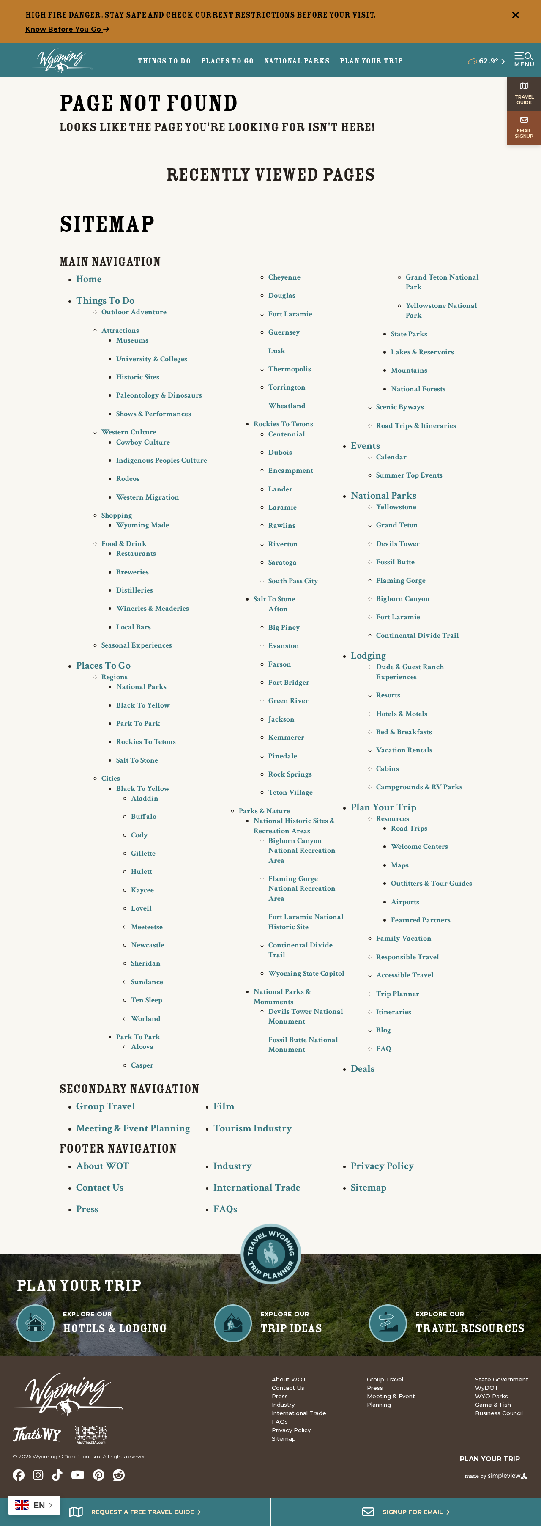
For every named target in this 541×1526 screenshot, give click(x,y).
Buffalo (143, 816)
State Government (501, 1379)
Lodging (368, 655)
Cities (110, 778)
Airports (405, 902)
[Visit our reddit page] (119, 1475)
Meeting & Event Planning (133, 1128)
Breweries (132, 572)
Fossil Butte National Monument (303, 1044)
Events (365, 445)
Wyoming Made (142, 525)
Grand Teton (397, 525)
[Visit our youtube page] (78, 1475)
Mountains (409, 370)
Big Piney (284, 627)
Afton (278, 609)
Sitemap (368, 1187)
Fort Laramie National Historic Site (306, 921)
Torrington (287, 387)
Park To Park (138, 723)
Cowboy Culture (143, 442)
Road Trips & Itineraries (416, 426)
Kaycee (142, 890)
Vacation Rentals (404, 750)
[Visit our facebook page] (19, 1475)
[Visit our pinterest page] (98, 1475)
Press (87, 1209)
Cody (139, 835)
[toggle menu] (524, 60)
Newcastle (147, 945)
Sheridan (146, 963)
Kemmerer (286, 737)
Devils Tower (398, 544)
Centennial (286, 434)
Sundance (147, 982)
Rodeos (127, 478)
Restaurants (136, 553)
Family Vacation (404, 938)
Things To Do (105, 300)
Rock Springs (290, 774)
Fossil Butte (395, 562)
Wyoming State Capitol (306, 973)
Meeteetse (147, 927)
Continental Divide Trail (417, 635)
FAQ (383, 1049)
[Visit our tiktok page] (57, 1475)
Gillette (143, 853)
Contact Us (99, 1187)
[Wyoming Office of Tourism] (61, 60)
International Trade (257, 1187)
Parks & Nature (264, 811)
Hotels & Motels (401, 714)
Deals (362, 1068)
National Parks (141, 687)
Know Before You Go (64, 29)
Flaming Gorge (401, 580)
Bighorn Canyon (403, 599)
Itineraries (393, 1012)
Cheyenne (284, 277)
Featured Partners (421, 920)
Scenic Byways (400, 407)
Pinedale (282, 756)
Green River (288, 700)
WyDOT (487, 1387)
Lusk (276, 351)
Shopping (116, 515)
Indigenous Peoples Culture (161, 460)
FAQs (225, 1209)
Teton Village (290, 792)
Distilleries (134, 590)
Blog (383, 1030)
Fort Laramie (290, 314)
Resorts (388, 695)
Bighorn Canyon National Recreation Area (302, 850)
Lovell (141, 908)
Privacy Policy (382, 1165)
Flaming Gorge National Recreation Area (302, 888)
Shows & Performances (153, 414)
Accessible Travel (405, 975)
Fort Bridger (288, 682)
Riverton (283, 544)
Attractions (120, 330)
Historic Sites (137, 377)
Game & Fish (493, 1404)
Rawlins (281, 525)
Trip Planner (397, 994)
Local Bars (133, 627)
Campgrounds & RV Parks (419, 787)
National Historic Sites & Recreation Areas (294, 825)
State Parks (409, 334)
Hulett (141, 871)
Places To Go (103, 665)
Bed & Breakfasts (404, 732)
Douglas (281, 295)
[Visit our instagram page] (38, 1475)
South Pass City (293, 581)
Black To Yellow (143, 705)
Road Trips (409, 828)
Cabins (387, 769)
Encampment (290, 470)
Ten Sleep (146, 1000)
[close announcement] (515, 16)
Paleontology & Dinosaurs (159, 395)
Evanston (283, 645)
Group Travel (105, 1106)
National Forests (418, 389)
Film (224, 1106)
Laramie (282, 507)
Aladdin (144, 798)
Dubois (280, 452)
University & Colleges (151, 359)
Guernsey (284, 332)
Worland (146, 1019)
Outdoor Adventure (134, 312)
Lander (280, 489)
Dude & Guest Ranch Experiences (410, 671)
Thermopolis (289, 369)
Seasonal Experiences (136, 645)
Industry (232, 1165)
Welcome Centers (419, 846)
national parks (296, 61)
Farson (279, 664)
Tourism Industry (252, 1128)
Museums (132, 340)
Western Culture (128, 432)
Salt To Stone (137, 760)
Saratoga (282, 562)
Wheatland (287, 406)
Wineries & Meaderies (152, 608)
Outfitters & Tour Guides (431, 883)
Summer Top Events (409, 475)
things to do (164, 61)
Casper (142, 1065)
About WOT (102, 1165)
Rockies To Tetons (146, 742)
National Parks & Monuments (282, 996)
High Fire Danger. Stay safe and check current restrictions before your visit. (200, 15)
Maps (400, 865)
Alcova (142, 1046)
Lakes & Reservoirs (422, 352)
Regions (114, 677)
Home (89, 278)
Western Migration (147, 497)
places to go (227, 61)
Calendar (391, 457)
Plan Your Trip (371, 61)
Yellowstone (396, 507)
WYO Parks (491, 1396)
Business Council (499, 1413)
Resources (392, 818)
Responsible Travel (407, 957)
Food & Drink (124, 544)
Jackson (281, 719)
